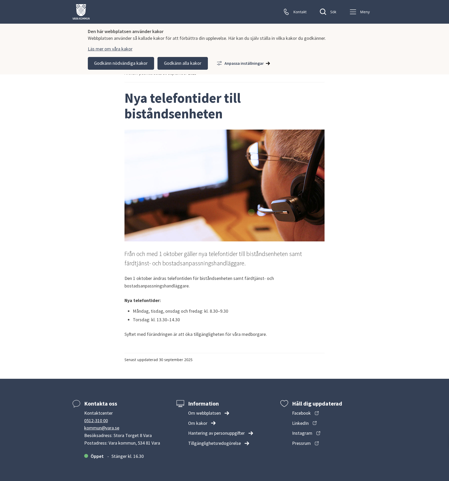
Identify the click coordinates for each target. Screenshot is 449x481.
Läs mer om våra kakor (110, 49)
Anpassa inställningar (244, 63)
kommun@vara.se (101, 428)
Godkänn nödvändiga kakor (121, 63)
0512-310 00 (96, 421)
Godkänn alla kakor (182, 63)
